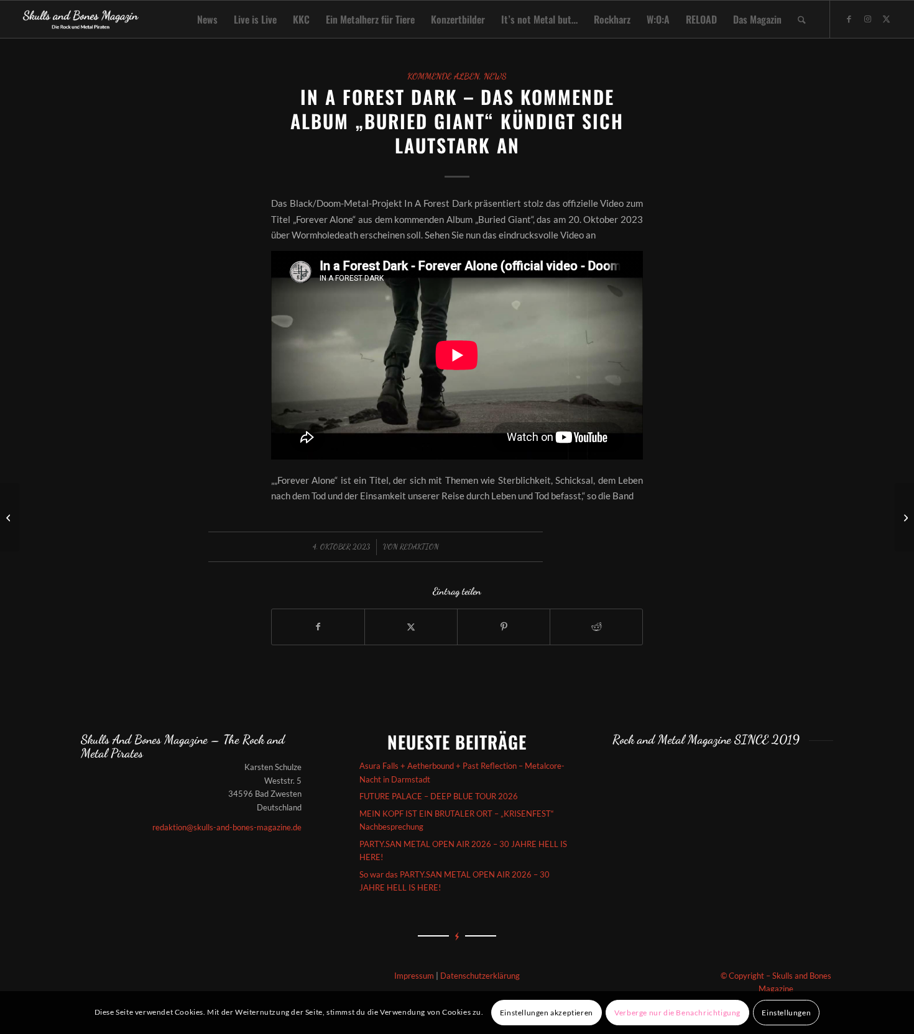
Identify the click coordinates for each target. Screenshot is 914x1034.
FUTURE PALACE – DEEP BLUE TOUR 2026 (438, 796)
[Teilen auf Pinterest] (504, 626)
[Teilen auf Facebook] (318, 626)
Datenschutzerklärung (480, 976)
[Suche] (802, 19)
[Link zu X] (886, 18)
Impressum (414, 976)
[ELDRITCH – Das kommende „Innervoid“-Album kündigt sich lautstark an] (9, 517)
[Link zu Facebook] (849, 18)
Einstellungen (786, 1012)
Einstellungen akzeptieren (546, 1012)
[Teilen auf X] (411, 626)
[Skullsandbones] (81, 19)
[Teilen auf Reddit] (596, 626)
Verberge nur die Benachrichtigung (677, 1012)
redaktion (419, 546)
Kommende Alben (443, 76)
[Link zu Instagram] (868, 18)
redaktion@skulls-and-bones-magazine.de (227, 827)
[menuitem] (207, 19)
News (495, 76)
